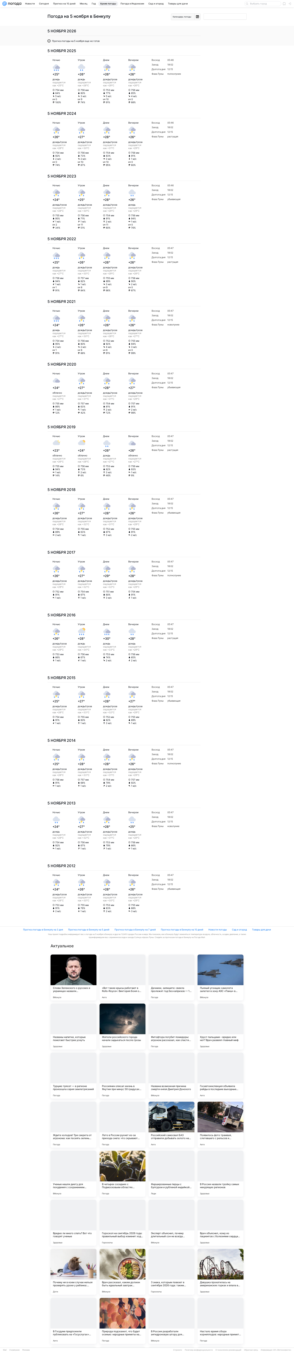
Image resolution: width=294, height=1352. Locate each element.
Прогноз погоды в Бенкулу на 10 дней (182, 929)
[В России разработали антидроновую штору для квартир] (171, 1321)
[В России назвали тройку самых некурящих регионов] (220, 1174)
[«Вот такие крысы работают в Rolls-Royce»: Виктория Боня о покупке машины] (122, 978)
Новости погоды (217, 929)
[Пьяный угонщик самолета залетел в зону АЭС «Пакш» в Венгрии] (220, 978)
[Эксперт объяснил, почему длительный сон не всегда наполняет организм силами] (171, 1223)
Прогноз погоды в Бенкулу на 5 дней (88, 929)
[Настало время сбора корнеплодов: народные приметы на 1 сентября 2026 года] (220, 1321)
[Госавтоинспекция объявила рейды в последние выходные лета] (220, 1076)
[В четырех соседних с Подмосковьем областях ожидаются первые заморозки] (122, 1174)
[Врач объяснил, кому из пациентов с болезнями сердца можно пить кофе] (220, 1223)
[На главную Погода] (14, 3)
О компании (14, 1350)
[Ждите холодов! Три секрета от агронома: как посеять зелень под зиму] (73, 1125)
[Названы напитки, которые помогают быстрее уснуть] (73, 1027)
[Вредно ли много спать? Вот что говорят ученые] (73, 1223)
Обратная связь (251, 1350)
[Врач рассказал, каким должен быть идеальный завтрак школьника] (122, 1272)
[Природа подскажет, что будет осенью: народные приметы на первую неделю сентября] (122, 1321)
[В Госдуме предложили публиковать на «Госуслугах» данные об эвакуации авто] (73, 1321)
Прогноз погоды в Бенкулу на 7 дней (135, 929)
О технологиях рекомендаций (228, 1350)
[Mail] (4, 3)
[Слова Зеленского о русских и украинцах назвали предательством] (73, 978)
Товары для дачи (261, 929)
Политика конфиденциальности (199, 1350)
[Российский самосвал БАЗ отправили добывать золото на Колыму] (171, 1125)
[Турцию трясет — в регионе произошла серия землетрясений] (73, 1076)
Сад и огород (239, 929)
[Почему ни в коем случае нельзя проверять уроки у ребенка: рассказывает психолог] (73, 1272)
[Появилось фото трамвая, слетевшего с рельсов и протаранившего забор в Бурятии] (220, 1125)
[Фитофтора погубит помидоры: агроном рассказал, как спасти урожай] (171, 1027)
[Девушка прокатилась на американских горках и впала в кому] (220, 1272)
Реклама (26, 1350)
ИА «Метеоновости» (282, 1350)
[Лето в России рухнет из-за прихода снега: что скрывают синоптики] (122, 1125)
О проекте (177, 1350)
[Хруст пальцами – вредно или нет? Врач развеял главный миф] (220, 1027)
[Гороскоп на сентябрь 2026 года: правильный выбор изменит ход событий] (122, 1223)
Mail (5, 1350)
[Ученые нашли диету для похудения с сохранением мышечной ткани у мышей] (73, 1174)
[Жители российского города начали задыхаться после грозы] (122, 1027)
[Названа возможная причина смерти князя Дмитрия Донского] (171, 1076)
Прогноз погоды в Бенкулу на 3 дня (43, 929)
